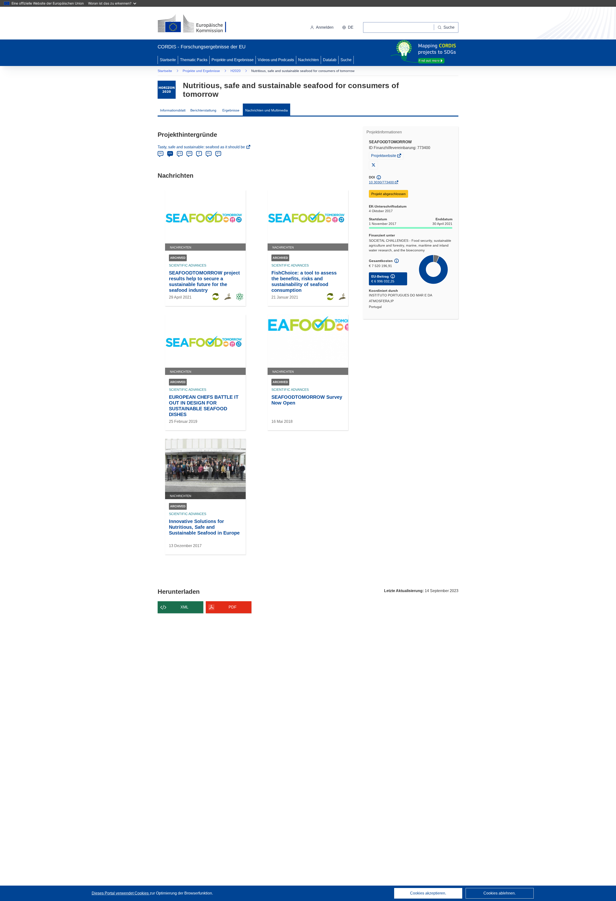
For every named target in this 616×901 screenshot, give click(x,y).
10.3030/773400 (381, 182)
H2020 (236, 71)
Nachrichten (308, 60)
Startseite (168, 60)
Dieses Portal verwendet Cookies (121, 893)
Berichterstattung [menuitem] (203, 110)
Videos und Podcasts (276, 60)
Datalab (329, 60)
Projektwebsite (384, 156)
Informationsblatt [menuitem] (173, 110)
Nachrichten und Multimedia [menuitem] (266, 110)
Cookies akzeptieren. (428, 893)
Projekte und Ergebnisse (233, 60)
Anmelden (325, 27)
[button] (347, 27)
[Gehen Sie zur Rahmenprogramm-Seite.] (167, 90)
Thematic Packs (193, 60)
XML (184, 607)
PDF (233, 607)
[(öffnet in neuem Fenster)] (196, 24)
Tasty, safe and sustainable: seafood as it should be (202, 147)
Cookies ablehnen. (499, 893)
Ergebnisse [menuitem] (230, 110)
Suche (346, 60)
